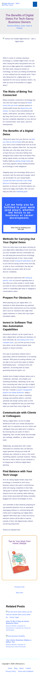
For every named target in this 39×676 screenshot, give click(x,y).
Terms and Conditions (25, 671)
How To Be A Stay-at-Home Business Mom (17, 622)
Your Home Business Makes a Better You (18, 641)
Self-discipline (10, 630)
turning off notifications (23, 261)
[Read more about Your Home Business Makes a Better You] (15, 636)
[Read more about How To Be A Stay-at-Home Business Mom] (19, 614)
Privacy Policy (11, 671)
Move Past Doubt (20, 646)
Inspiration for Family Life (22, 628)
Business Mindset (13, 26)
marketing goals (21, 191)
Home (10, 668)
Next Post (19, 593)
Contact (28, 668)
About (21, 668)
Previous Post (19, 587)
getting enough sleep (22, 161)
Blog (15, 668)
